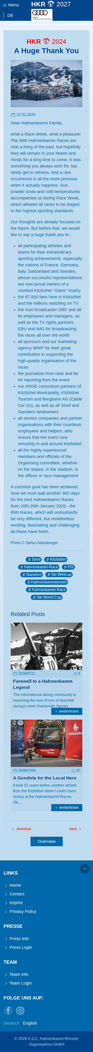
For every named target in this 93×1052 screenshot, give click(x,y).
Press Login (20, 947)
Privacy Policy (22, 911)
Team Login (20, 983)
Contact (16, 894)
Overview (47, 841)
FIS (71, 567)
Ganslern (34, 574)
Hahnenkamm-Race (41, 567)
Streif (36, 559)
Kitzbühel (58, 559)
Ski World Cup (49, 597)
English (30, 1023)
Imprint (15, 902)
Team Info (18, 974)
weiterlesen (68, 711)
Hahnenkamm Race (49, 590)
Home (14, 885)
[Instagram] (20, 1010)
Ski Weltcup (61, 574)
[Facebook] (8, 1010)
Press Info (18, 938)
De (10, 15)
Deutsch (11, 1023)
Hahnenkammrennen (49, 582)
